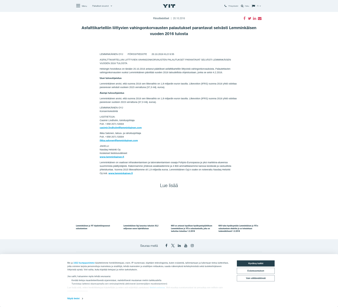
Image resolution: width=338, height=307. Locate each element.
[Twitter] (249, 18)
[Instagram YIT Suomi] (192, 245)
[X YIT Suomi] (173, 245)
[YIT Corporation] (179, 245)
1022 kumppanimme (84, 263)
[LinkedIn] (254, 18)
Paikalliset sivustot (100, 6)
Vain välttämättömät (256, 278)
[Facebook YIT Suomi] (166, 245)
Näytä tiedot (73, 298)
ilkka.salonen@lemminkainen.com (119, 140)
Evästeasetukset (255, 271)
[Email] (259, 18)
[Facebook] (244, 18)
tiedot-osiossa (157, 287)
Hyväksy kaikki (255, 263)
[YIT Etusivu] (169, 6)
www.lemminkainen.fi (112, 156)
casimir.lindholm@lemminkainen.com (121, 127)
